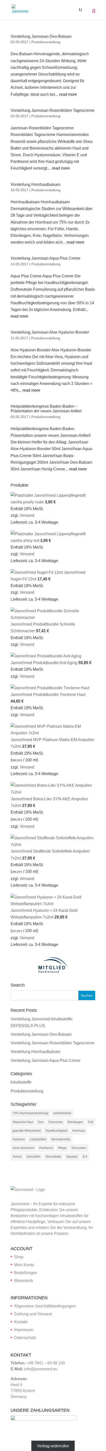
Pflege (62, 1148)
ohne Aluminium (23, 1148)
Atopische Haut (23, 1122)
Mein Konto (24, 1265)
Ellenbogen (75, 1122)
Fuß (90, 1122)
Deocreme (56, 1122)
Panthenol (46, 1148)
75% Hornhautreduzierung (30, 1113)
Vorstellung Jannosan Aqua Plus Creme (45, 258)
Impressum (23, 1330)
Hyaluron (19, 1139)
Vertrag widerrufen (53, 1446)
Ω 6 (85, 1156)
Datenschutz (25, 1338)
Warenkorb (23, 1281)
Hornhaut (78, 1130)
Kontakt (20, 1322)
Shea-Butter (53, 1156)
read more (68, 94)
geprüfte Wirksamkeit (27, 1130)
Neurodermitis (60, 1139)
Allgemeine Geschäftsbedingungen (45, 1306)
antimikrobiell (62, 1113)
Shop (18, 1257)
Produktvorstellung (45, 42)
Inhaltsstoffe (21, 1082)
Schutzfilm (33, 1156)
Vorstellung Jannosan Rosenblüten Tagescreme (52, 110)
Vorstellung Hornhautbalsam (35, 184)
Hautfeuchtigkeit (56, 1130)
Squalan (72, 1156)
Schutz (17, 1156)
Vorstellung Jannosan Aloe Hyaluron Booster (50, 332)
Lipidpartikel (38, 1139)
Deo (41, 1122)
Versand (27, 515)
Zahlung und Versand (33, 1314)
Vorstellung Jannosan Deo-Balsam (41, 36)
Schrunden (78, 1148)
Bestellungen (25, 1273)
